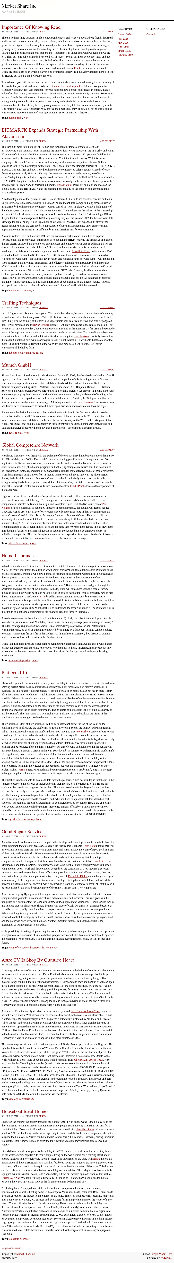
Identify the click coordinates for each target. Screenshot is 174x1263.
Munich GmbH (16, 365)
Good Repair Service (22, 831)
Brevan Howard (40, 324)
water (26, 117)
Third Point (89, 845)
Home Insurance (18, 555)
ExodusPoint (77, 486)
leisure (39, 352)
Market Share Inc (19, 5)
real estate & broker (18, 1238)
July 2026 (123, 38)
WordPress (166, 1257)
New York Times (85, 1129)
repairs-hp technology (46, 947)
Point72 (41, 596)
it (33, 290)
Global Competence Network (30, 445)
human (12, 117)
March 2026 (124, 50)
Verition (22, 769)
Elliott (77, 68)
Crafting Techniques (21, 302)
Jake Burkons (81, 336)
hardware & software (19, 290)
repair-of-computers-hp (20, 947)
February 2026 (125, 55)
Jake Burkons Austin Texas (85, 1011)
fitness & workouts (18, 543)
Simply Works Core (161, 1254)
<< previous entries (12, 1248)
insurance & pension (19, 660)
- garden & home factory (21, 819)
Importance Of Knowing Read (31, 27)
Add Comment (107, 31)
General (43, 31)
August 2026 (125, 34)
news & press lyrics (18, 432)
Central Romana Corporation (67, 86)
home (39, 819)
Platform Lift (14, 672)
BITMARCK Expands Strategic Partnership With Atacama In (50, 133)
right (19, 117)
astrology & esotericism (21, 1098)
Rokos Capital (64, 184)
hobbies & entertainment (21, 352)
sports (33, 543)
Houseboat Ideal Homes (25, 1111)
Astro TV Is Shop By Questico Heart (38, 959)
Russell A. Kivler (81, 251)
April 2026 (123, 46)
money (35, 660)
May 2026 (123, 42)
